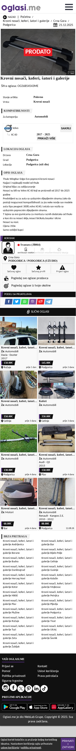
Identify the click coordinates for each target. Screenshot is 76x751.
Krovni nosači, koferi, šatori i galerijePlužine (18, 611)
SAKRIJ (66, 128)
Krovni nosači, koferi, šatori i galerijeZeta (18, 636)
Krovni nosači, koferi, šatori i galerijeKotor (18, 585)
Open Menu (69, 7)
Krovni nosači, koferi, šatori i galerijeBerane (18, 551)
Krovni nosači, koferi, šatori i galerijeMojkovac (57, 585)
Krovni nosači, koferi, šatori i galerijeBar (57, 543)
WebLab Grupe (33, 717)
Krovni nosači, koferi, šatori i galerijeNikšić (18, 594)
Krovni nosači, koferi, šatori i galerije (26, 21)
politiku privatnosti (31, 747)
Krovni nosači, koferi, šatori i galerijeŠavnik (57, 636)
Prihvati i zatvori (68, 744)
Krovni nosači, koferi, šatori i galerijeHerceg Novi (18, 577)
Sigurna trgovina (12, 680)
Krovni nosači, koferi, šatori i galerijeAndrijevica (18, 543)
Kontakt (42, 666)
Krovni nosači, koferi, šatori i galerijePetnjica (57, 594)
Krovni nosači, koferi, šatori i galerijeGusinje (57, 568)
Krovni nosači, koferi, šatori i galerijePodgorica (57, 611)
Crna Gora (59, 21)
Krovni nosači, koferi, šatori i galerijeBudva (18, 560)
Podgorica (9, 25)
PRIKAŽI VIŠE (46, 138)
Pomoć (6, 671)
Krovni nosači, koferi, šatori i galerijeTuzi (18, 628)
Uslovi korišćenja (48, 671)
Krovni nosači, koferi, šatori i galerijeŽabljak (18, 645)
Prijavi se (7, 666)
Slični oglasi (40, 311)
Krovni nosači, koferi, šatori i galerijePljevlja (57, 602)
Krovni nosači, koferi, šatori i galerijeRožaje (18, 619)
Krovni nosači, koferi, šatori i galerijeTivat (57, 619)
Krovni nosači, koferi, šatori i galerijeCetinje (57, 560)
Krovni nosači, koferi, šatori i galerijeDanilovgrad (18, 568)
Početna (25, 17)
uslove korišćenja (10, 747)
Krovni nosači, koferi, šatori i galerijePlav (18, 602)
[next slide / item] (72, 52)
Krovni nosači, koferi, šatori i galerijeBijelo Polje (57, 551)
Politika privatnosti (14, 676)
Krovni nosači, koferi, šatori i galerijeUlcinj (57, 628)
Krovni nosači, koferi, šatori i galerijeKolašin (57, 577)
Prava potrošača (48, 676)
